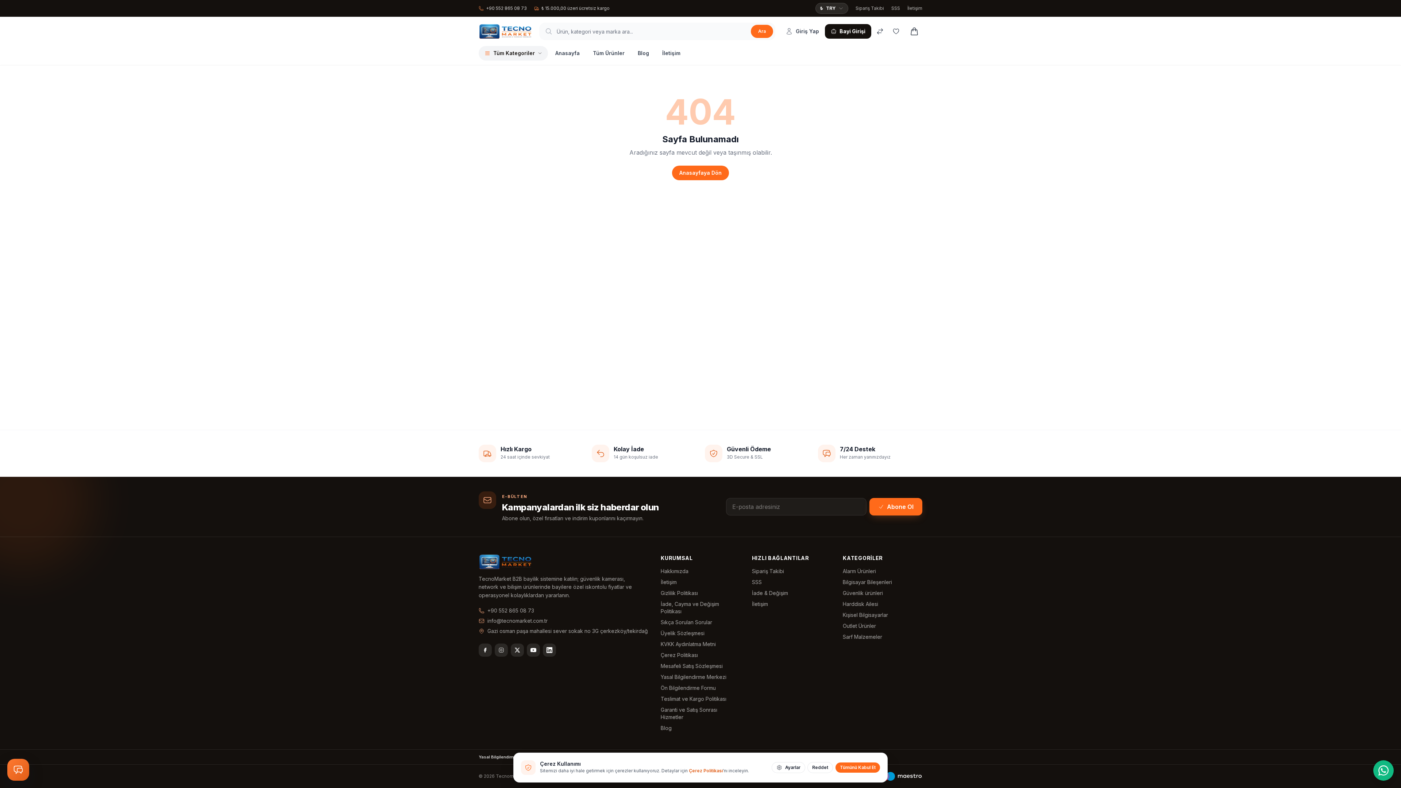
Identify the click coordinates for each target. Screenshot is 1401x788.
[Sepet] (914, 31)
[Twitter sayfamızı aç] (517, 650)
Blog (643, 53)
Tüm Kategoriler (514, 53)
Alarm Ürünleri (859, 571)
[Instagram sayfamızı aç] (501, 650)
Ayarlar (792, 767)
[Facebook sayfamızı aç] (485, 650)
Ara (762, 31)
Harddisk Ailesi (860, 604)
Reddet (820, 767)
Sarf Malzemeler (862, 637)
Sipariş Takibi (870, 8)
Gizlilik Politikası (679, 593)
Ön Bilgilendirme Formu (688, 688)
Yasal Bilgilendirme (498, 757)
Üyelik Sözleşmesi (683, 633)
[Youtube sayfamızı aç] (533, 650)
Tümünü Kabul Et (858, 767)
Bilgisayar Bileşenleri (867, 582)
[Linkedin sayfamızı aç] (549, 650)
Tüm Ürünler (609, 53)
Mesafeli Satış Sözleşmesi (692, 666)
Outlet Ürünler (859, 626)
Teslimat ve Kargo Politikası (693, 699)
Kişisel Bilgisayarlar (865, 615)
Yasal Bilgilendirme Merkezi (693, 677)
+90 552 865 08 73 (506, 8)
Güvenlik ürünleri (863, 593)
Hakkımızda (674, 571)
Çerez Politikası (679, 655)
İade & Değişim (770, 593)
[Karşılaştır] (880, 31)
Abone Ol (900, 506)
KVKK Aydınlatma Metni (688, 644)
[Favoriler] (896, 31)
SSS (895, 8)
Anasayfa (567, 53)
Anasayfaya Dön (700, 173)
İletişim (914, 8)
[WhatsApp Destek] (1383, 770)
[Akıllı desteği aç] (18, 770)
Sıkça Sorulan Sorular (686, 622)
